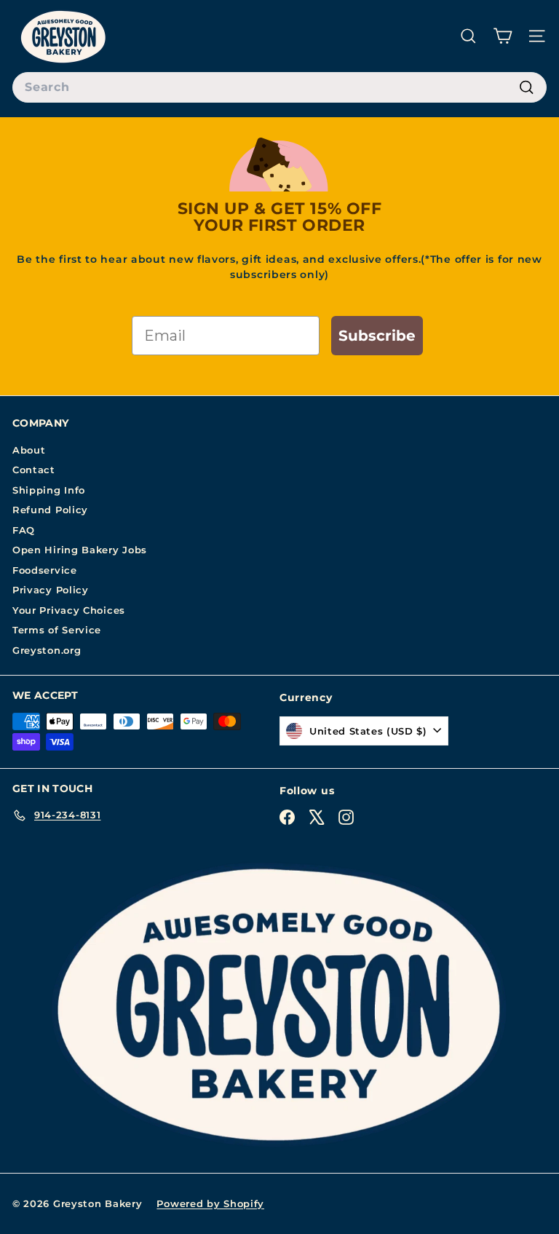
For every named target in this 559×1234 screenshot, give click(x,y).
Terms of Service (56, 630)
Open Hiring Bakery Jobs (79, 549)
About (29, 450)
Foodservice (44, 570)
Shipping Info (48, 490)
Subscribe (377, 335)
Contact (33, 469)
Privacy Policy (50, 590)
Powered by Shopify (210, 1203)
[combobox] (279, 87)
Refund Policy (50, 509)
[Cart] (502, 36)
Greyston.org (46, 650)
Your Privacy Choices (68, 610)
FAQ (23, 530)
